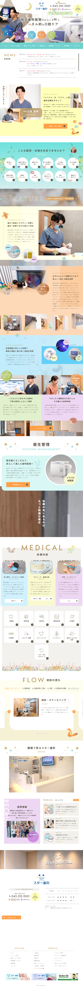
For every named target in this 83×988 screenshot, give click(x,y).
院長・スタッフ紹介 (16, 958)
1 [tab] (37, 733)
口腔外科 (36, 958)
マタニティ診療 (59, 953)
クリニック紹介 (15, 955)
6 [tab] (45, 733)
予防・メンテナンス (39, 963)
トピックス (13, 966)
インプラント (58, 960)
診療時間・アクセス (16, 960)
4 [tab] (42, 733)
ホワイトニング (59, 958)
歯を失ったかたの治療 (60, 963)
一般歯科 (36, 953)
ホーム (12, 953)
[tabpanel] (41, 711)
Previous (9, 711)
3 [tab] (40, 733)
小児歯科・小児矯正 (39, 966)
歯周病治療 (37, 960)
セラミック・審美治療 (60, 955)
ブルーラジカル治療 (39, 968)
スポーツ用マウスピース (61, 966)
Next (74, 711)
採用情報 (13, 963)
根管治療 (36, 955)
